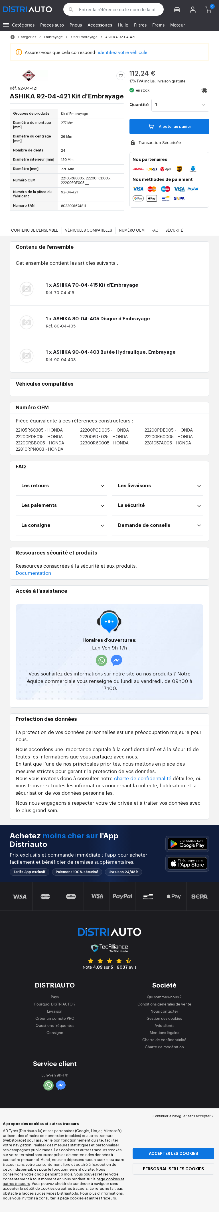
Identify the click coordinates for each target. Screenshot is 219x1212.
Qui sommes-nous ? (164, 996)
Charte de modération (164, 1046)
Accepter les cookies (173, 1154)
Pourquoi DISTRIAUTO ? (55, 1003)
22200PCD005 (104, 430)
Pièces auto (52, 25)
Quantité (139, 105)
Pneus (76, 25)
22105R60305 (39, 430)
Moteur (177, 25)
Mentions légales (164, 1032)
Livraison (54, 1011)
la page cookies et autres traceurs (86, 1197)
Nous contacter (164, 1011)
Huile (123, 25)
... (87, 182)
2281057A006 (168, 443)
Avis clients (164, 1025)
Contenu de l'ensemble (34, 230)
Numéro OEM (132, 230)
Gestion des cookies (164, 1018)
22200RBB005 (40, 443)
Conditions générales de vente (164, 1003)
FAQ (155, 230)
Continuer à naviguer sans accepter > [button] (183, 1116)
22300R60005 (104, 443)
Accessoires (100, 25)
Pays (55, 996)
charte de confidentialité (142, 778)
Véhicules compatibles (88, 230)
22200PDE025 (104, 436)
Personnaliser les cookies (173, 1169)
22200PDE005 (169, 430)
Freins (158, 25)
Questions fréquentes (55, 1025)
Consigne (54, 1032)
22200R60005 (169, 436)
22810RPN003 (39, 449)
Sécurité (174, 230)
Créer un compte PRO (54, 1018)
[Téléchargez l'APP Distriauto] (187, 844)
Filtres (140, 25)
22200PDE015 (39, 436)
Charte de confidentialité (164, 1039)
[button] (177, 9)
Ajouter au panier (174, 126)
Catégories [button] (23, 25)
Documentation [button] (33, 572)
